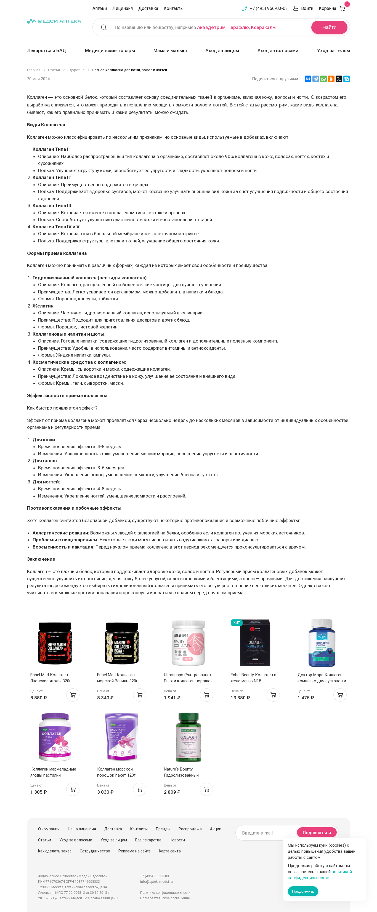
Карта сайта (170, 851)
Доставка (148, 8)
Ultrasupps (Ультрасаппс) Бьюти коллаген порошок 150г (188, 680)
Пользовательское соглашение (165, 898)
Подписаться (317, 832)
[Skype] (346, 79)
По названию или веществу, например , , (195, 27)
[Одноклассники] (331, 79)
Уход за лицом (222, 50)
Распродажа (190, 829)
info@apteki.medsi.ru (156, 882)
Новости (177, 840)
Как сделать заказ (54, 851)
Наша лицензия (82, 829)
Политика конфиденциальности (165, 893)
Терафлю (238, 27)
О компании (49, 829)
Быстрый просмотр (55, 644)
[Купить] (72, 695)
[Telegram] (315, 79)
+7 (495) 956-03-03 (269, 8)
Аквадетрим (211, 27)
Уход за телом (333, 50)
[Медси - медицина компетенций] (54, 21)
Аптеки (99, 8)
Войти (307, 8)
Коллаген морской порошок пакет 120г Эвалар (116, 775)
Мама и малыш (170, 50)
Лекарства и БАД (46, 50)
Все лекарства (148, 840)
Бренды (163, 829)
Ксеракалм (263, 27)
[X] (339, 79)
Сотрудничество (95, 851)
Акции (215, 829)
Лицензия (122, 8)
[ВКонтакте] (308, 79)
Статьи (44, 840)
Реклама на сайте (134, 851)
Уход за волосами (277, 50)
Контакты (174, 8)
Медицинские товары (110, 50)
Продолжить (303, 891)
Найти (329, 27)
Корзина (333, 8)
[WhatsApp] (323, 79)
